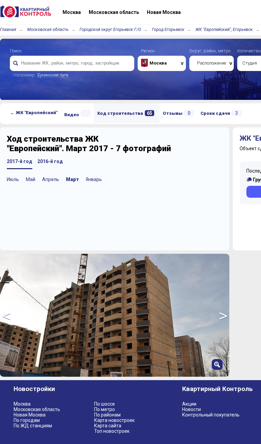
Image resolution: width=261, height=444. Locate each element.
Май (30, 179)
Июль (13, 179)
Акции (189, 404)
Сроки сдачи (219, 113)
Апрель (50, 179)
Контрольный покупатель (211, 415)
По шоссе (104, 404)
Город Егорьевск (168, 29)
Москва (22, 404)
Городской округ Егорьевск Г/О (110, 29)
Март (72, 179)
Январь (94, 179)
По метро (104, 409)
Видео (71, 114)
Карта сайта (107, 425)
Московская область (48, 29)
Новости (191, 409)
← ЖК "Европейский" (33, 112)
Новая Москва (30, 415)
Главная (8, 29)
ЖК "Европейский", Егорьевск (224, 29)
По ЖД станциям (33, 425)
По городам (27, 420)
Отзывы (176, 113)
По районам (107, 415)
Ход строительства (124, 113)
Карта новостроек (114, 420)
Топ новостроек (111, 431)
